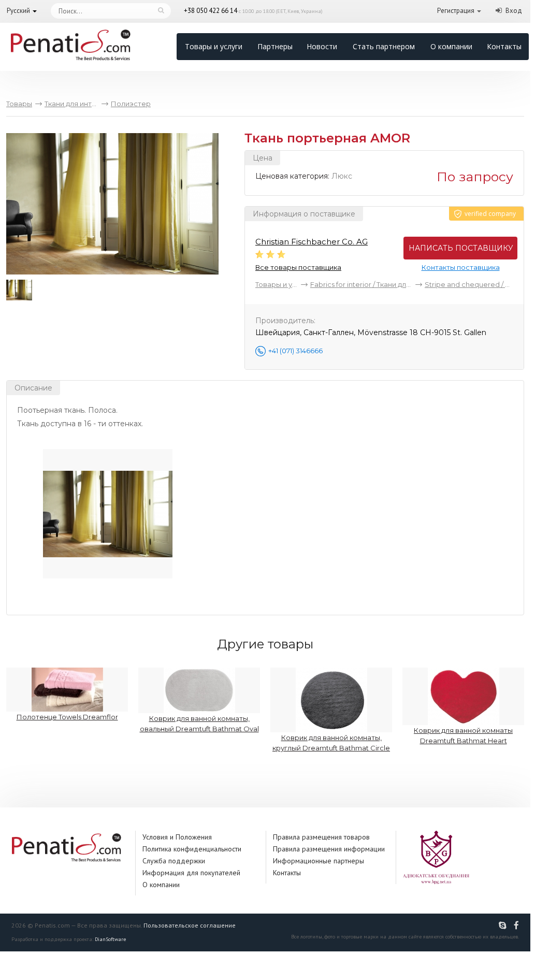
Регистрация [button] (455, 10)
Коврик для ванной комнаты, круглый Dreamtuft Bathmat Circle (331, 742)
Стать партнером (384, 46)
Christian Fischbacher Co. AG (311, 242)
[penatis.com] (504, 925)
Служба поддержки (173, 860)
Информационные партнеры (318, 860)
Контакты (504, 46)
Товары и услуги (213, 46)
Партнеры (275, 46)
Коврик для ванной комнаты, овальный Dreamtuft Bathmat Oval (199, 723)
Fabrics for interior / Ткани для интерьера (361, 284)
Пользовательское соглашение (189, 925)
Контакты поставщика (461, 267)
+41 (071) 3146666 (295, 350)
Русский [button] (18, 10)
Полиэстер (131, 103)
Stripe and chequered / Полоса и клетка (470, 284)
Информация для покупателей (191, 872)
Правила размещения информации (329, 849)
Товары (19, 103)
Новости (322, 46)
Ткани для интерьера (71, 103)
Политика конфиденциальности (191, 849)
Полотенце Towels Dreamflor (67, 717)
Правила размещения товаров (321, 837)
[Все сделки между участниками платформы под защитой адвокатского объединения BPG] (436, 856)
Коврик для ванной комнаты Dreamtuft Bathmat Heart (463, 735)
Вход (513, 10)
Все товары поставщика (298, 267)
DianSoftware (110, 939)
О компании (451, 46)
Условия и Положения (177, 837)
